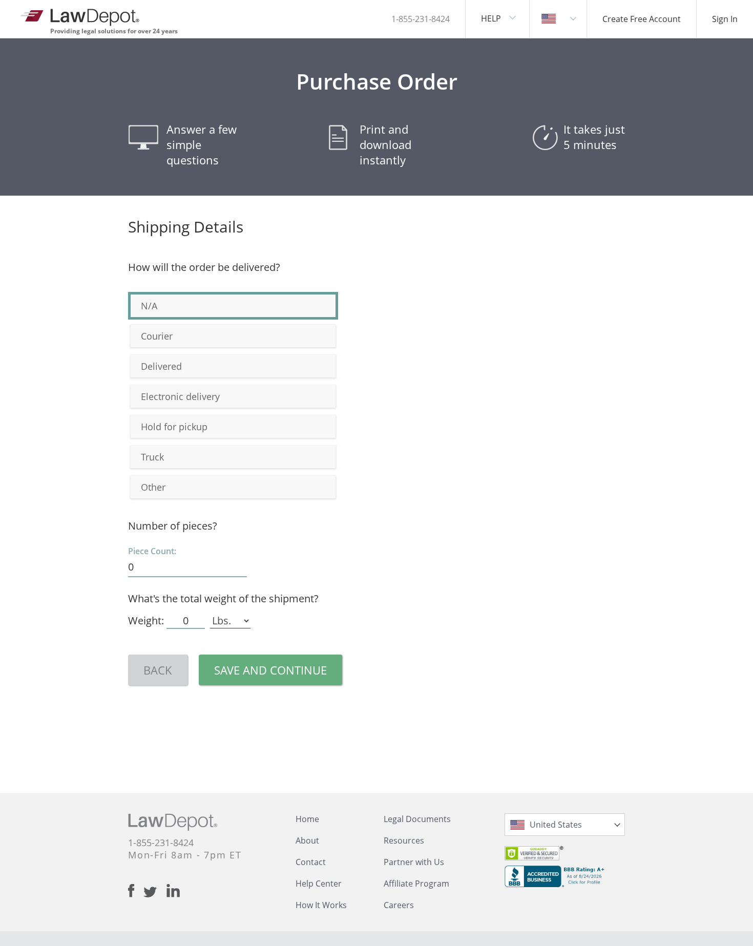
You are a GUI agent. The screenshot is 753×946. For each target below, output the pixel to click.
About (307, 840)
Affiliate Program (416, 883)
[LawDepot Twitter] (154, 892)
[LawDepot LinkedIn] (173, 890)
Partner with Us (414, 862)
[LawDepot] (80, 15)
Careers (399, 905)
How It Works (321, 905)
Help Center (319, 883)
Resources (404, 840)
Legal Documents (417, 819)
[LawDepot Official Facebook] (135, 890)
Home (307, 819)
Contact (311, 862)
